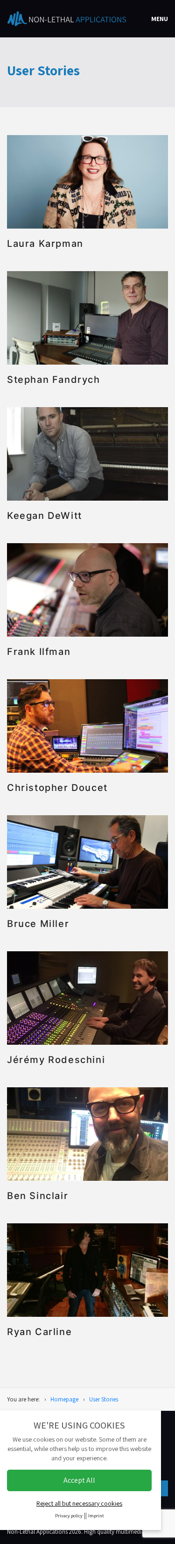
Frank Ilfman (38, 651)
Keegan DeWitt (44, 515)
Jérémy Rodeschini (56, 1059)
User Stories (103, 1399)
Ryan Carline (39, 1331)
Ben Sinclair (37, 1195)
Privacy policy (69, 1516)
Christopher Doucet (57, 787)
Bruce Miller (38, 923)
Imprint (96, 1516)
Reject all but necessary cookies (79, 1503)
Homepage (64, 1399)
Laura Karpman (45, 243)
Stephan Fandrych (53, 379)
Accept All (79, 1480)
